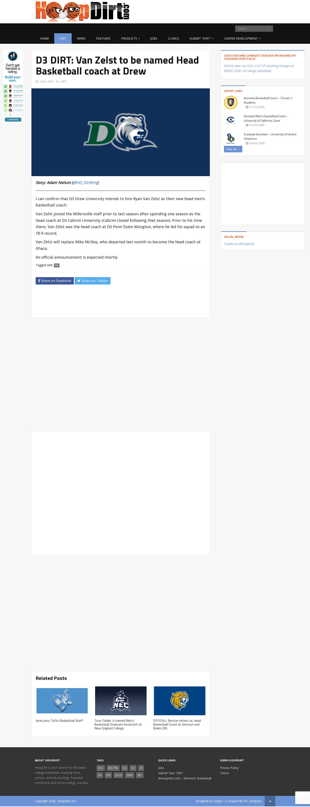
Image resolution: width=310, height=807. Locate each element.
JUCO (118, 775)
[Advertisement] (241, 11)
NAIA (130, 775)
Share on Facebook (55, 280)
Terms (224, 773)
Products (129, 38)
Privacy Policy (229, 768)
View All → (233, 149)
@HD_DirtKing (85, 182)
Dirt (62, 38)
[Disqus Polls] (120, 374)
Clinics (173, 38)
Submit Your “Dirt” (170, 773)
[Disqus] (121, 492)
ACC (100, 768)
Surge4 (218, 801)
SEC (140, 775)
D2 (124, 768)
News (81, 38)
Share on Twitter (94, 280)
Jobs (153, 38)
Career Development (241, 38)
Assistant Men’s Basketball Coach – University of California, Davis (266, 118)
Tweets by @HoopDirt (239, 244)
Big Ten (113, 768)
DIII (108, 775)
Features (103, 38)
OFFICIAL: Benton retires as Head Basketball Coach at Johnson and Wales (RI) (177, 724)
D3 (56, 265)
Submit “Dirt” (200, 38)
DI (141, 768)
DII (99, 775)
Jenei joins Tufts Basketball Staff (59, 720)
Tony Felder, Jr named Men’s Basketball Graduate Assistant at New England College (118, 724)
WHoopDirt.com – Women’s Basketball (184, 778)
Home (44, 38)
